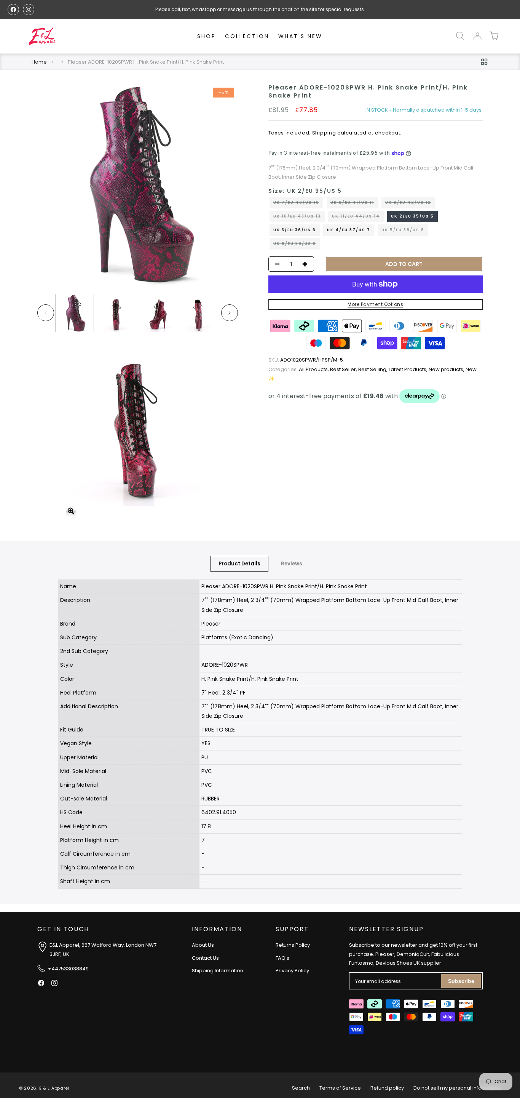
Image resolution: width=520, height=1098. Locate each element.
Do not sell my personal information (457, 1088)
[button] (460, 36)
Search (301, 1088)
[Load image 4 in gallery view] (199, 313)
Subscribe (461, 981)
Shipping (324, 132)
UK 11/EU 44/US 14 (358, 217)
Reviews (291, 563)
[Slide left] (45, 312)
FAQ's (282, 958)
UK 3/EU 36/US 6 (294, 230)
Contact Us (205, 958)
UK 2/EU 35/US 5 (412, 216)
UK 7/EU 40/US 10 (298, 203)
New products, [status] (447, 369)
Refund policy (387, 1088)
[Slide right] (229, 312)
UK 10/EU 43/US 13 (299, 217)
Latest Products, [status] (409, 369)
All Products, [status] (299, 369)
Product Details (239, 563)
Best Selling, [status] (373, 369)
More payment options (375, 304)
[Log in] (477, 36)
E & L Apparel (54, 1088)
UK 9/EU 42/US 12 (410, 203)
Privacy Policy (292, 971)
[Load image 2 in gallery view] (116, 313)
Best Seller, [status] (344, 369)
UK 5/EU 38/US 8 (404, 231)
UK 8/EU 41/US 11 (354, 203)
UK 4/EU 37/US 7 (348, 230)
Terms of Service (340, 1088)
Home (39, 62)
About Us (203, 945)
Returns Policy (293, 945)
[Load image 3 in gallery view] (158, 313)
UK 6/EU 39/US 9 (296, 245)
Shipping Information (217, 971)
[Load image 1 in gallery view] (75, 313)
